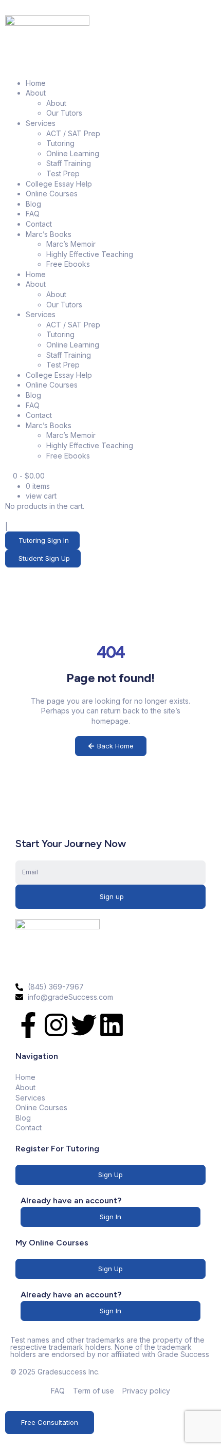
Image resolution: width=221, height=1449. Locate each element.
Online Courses (52, 193)
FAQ (33, 213)
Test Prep (63, 173)
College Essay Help (59, 183)
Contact (39, 223)
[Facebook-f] (28, 1025)
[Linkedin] (111, 1025)
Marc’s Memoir (71, 244)
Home (36, 83)
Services (41, 123)
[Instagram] (56, 1025)
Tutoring (60, 143)
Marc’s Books (48, 234)
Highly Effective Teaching (89, 254)
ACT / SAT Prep (73, 133)
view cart (41, 495)
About (36, 92)
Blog (33, 203)
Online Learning (72, 153)
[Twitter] (84, 1025)
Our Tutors (64, 112)
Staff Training (68, 163)
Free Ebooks (68, 264)
